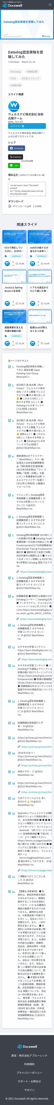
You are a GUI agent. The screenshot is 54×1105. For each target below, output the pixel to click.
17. (13, 772)
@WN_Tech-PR (15, 121)
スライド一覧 (17, 126)
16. (13, 753)
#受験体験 (15, 85)
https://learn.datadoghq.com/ (37, 659)
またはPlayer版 (27, 161)
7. (13, 535)
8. (13, 578)
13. (13, 701)
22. (13, 891)
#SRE (13, 78)
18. (13, 783)
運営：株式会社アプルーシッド (29, 1055)
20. (13, 813)
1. (13, 367)
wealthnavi (16, 256)
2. (13, 385)
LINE (16, 165)
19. (13, 798)
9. (13, 596)
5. (13, 495)
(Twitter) (17, 157)
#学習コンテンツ (30, 78)
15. (13, 738)
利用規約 (29, 1064)
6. (13, 517)
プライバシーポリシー (29, 1072)
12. (13, 666)
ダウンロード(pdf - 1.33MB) (27, 206)
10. (13, 625)
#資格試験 (32, 71)
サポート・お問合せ (29, 1081)
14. (13, 723)
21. (13, 877)
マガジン (29, 1090)
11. (13, 647)
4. (13, 456)
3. (13, 421)
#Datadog (15, 71)
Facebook (18, 148)
